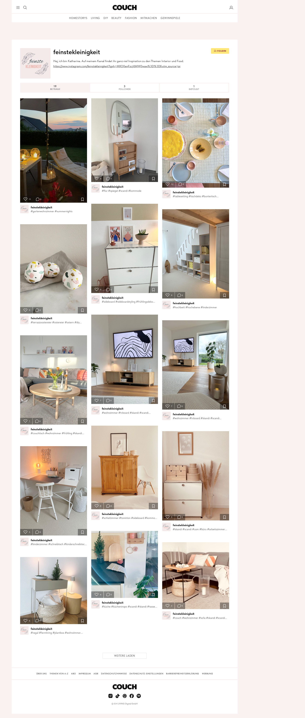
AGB (96, 673)
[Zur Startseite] (124, 7)
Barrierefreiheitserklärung (182, 673)
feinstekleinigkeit (41, 207)
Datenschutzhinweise (114, 673)
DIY (105, 18)
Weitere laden (124, 655)
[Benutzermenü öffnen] (231, 7)
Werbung (207, 673)
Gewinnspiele (170, 18)
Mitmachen (148, 18)
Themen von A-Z (59, 673)
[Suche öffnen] (25, 7)
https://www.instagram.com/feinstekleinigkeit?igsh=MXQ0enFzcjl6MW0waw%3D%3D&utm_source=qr (117, 66)
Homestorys (78, 18)
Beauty (116, 18)
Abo (73, 673)
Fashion (131, 18)
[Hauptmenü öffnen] (18, 7)
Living (95, 18)
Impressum (85, 673)
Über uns (41, 673)
